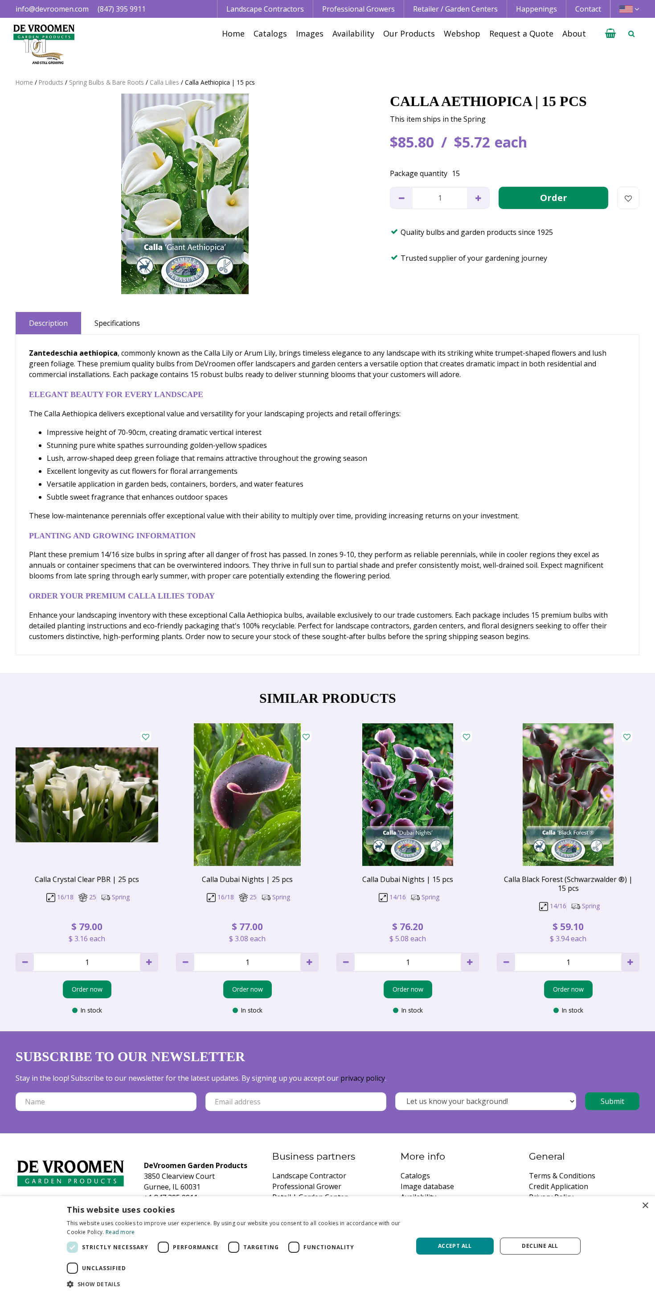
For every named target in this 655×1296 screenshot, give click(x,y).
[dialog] (327, 1246)
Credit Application (558, 1186)
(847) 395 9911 (122, 8)
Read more (120, 1232)
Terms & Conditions (562, 1176)
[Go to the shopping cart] (610, 33)
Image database (427, 1186)
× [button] (645, 1205)
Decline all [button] (540, 1246)
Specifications (117, 323)
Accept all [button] (455, 1246)
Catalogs (415, 1176)
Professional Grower (306, 1186)
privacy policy (362, 1078)
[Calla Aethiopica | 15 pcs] (185, 194)
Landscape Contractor (309, 1176)
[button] (234, 1284)
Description (48, 323)
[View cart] (610, 33)
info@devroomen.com (52, 8)
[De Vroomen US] (44, 44)
